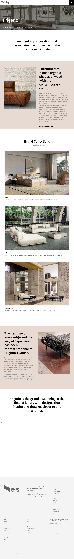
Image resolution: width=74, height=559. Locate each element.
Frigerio (55, 498)
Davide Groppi (7, 528)
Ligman (5, 539)
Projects (28, 530)
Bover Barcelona (7, 532)
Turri (54, 507)
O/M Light (6, 526)
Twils (54, 513)
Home (28, 519)
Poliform (55, 489)
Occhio (5, 521)
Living (28, 524)
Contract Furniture (31, 528)
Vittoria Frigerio (56, 509)
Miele (54, 496)
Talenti (54, 502)
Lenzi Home (55, 505)
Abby (5, 544)
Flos (5, 519)
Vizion (5, 541)
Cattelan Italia (56, 491)
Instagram (57, 533)
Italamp (6, 535)
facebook (52, 533)
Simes (5, 530)
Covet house (56, 493)
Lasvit (5, 524)
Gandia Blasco (56, 511)
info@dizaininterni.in (56, 523)
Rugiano (55, 500)
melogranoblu (7, 537)
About (28, 521)
